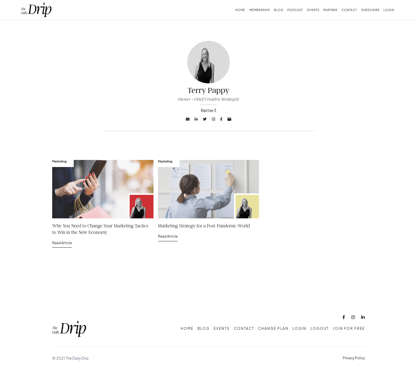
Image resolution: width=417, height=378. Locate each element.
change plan (273, 328)
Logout (320, 328)
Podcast (295, 10)
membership (259, 10)
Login (389, 10)
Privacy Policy (354, 358)
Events (313, 10)
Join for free (349, 328)
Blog (278, 10)
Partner (330, 10)
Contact (349, 10)
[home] (36, 10)
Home (240, 10)
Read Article (62, 243)
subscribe (370, 10)
